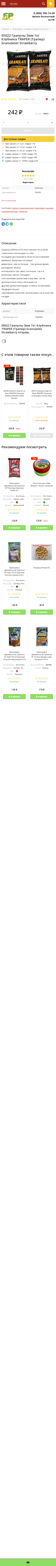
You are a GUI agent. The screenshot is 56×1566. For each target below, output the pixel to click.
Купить (28, 130)
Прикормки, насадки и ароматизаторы (30, 29)
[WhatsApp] (11, 224)
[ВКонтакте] (3, 224)
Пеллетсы (23, 211)
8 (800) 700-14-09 (44, 13)
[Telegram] (7, 224)
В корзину (14, 435)
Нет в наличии (41, 435)
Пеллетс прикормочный (23, 208)
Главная (5, 29)
